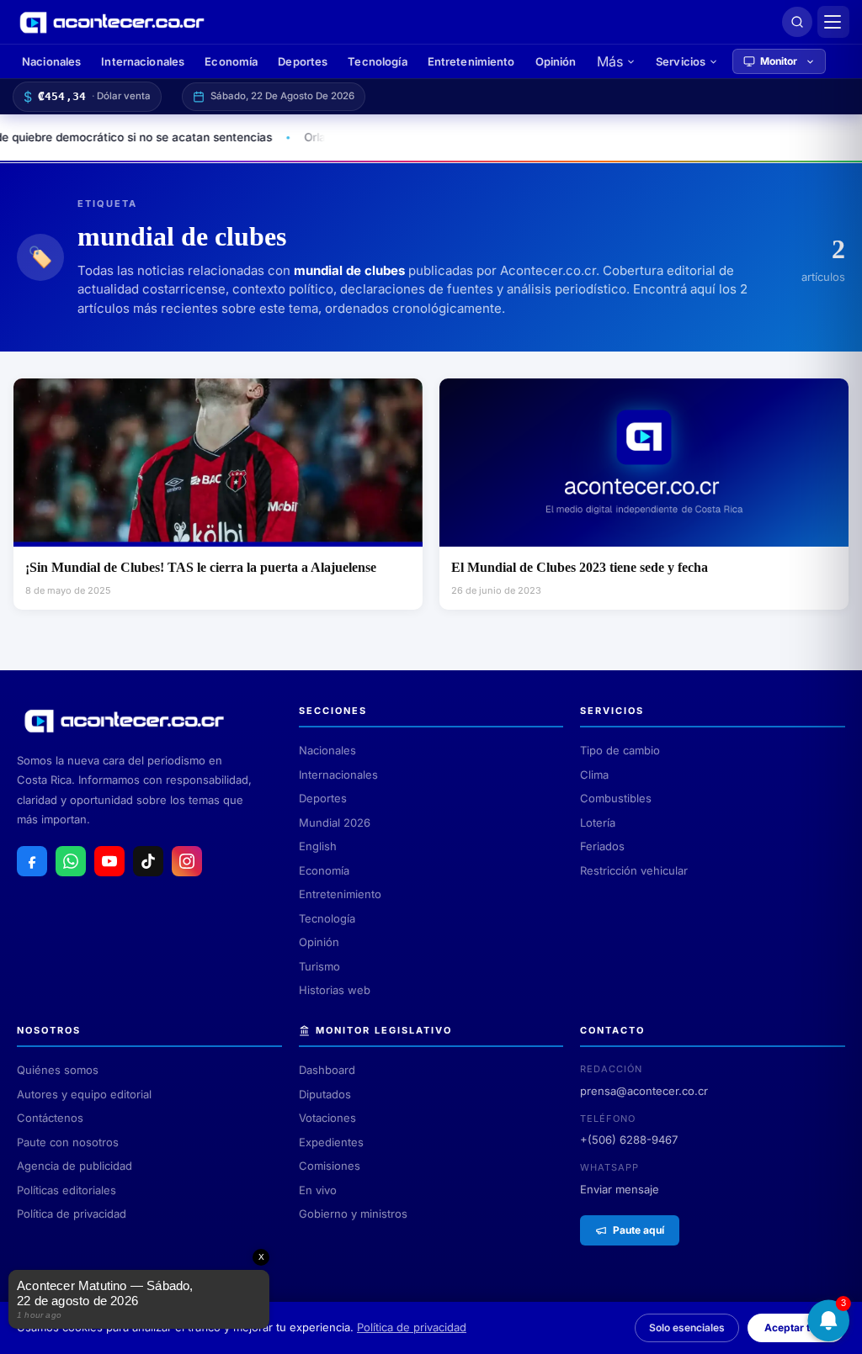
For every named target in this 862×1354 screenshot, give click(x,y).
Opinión (556, 61)
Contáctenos (50, 1117)
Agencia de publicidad (74, 1165)
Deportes (302, 61)
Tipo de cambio (620, 750)
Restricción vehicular (634, 870)
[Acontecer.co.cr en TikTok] (148, 861)
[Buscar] (797, 22)
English (318, 846)
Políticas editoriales (66, 1190)
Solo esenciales (687, 1327)
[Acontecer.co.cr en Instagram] (187, 861)
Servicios (680, 61)
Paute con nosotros (68, 1142)
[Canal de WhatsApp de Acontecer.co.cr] (71, 861)
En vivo (318, 1190)
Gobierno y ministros (353, 1213)
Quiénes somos (57, 1069)
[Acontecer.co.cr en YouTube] (109, 861)
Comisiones (329, 1165)
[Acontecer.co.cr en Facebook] (32, 861)
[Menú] (833, 22)
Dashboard (327, 1069)
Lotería (597, 822)
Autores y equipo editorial (84, 1094)
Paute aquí (638, 1230)
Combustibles (616, 798)
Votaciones (327, 1117)
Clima (594, 774)
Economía (231, 61)
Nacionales (51, 61)
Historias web (334, 990)
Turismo (319, 966)
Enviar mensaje (619, 1189)
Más (610, 61)
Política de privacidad (71, 1213)
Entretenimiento (471, 61)
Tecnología (377, 61)
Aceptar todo (796, 1327)
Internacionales (142, 61)
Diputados (325, 1094)
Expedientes (331, 1142)
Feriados (602, 846)
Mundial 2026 (334, 822)
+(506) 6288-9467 (629, 1139)
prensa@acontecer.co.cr (644, 1090)
